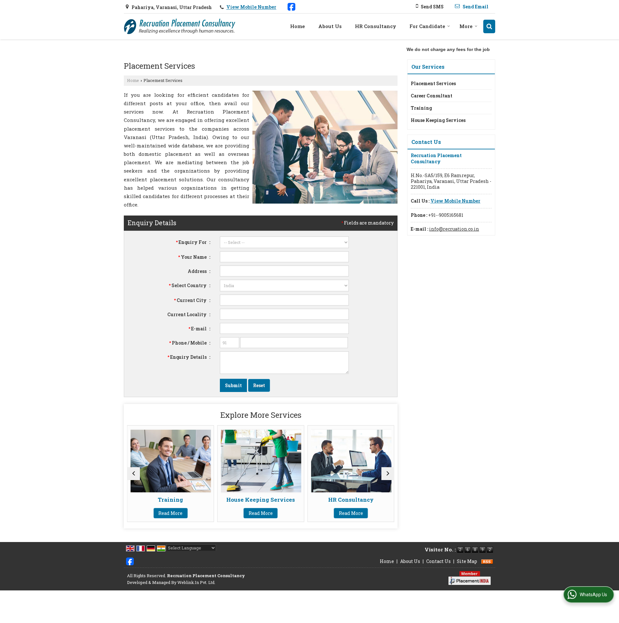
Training (170, 499)
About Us (330, 26)
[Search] (489, 26)
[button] (251, 7)
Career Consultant (431, 96)
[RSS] (487, 561)
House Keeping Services (260, 499)
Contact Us (438, 561)
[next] (387, 473)
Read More (170, 513)
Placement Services (433, 83)
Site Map (467, 561)
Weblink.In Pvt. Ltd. (196, 582)
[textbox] (284, 300)
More (466, 26)
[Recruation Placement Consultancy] (179, 26)
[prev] (133, 473)
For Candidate (427, 26)
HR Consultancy (375, 26)
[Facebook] (291, 6)
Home (297, 26)
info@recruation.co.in (454, 229)
